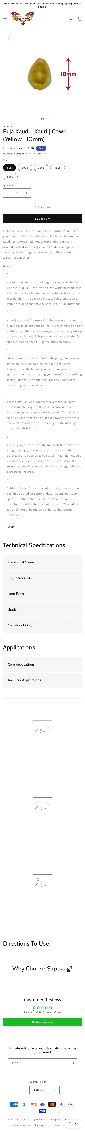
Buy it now (42, 218)
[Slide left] (33, 118)
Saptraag (18, 1119)
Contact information (64, 1125)
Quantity (8, 185)
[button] (5, 18)
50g (9, 167)
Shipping (20, 153)
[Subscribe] (72, 1063)
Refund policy (54, 1119)
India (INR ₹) (41, 1089)
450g (57, 167)
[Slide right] (51, 118)
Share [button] (11, 526)
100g (25, 167)
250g (41, 167)
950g (10, 176)
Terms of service (21, 1125)
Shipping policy (42, 1125)
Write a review (42, 1022)
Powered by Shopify (34, 1119)
